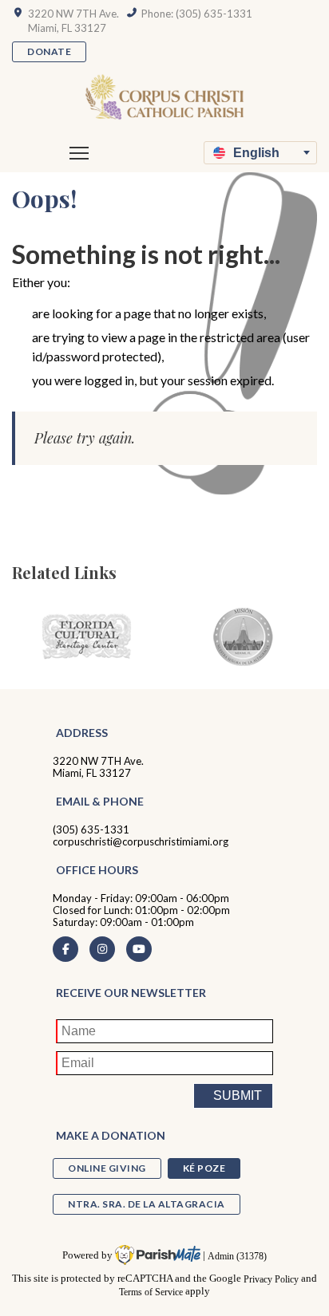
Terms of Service (151, 1291)
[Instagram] (102, 949)
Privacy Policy (271, 1279)
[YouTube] (139, 949)
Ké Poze (204, 1168)
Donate (49, 51)
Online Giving (107, 1168)
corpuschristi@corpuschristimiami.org (140, 841)
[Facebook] (65, 949)
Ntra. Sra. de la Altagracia (146, 1204)
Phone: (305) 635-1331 (196, 13)
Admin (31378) (237, 1256)
